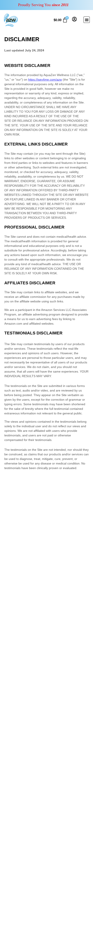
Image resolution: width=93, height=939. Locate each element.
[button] (86, 20)
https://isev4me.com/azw (45, 79)
